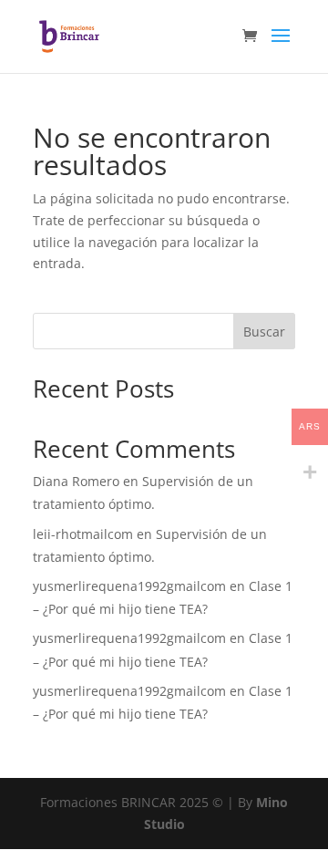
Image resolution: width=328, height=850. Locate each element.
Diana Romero (76, 481)
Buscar (264, 331)
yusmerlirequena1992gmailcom (129, 586)
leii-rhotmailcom (83, 534)
